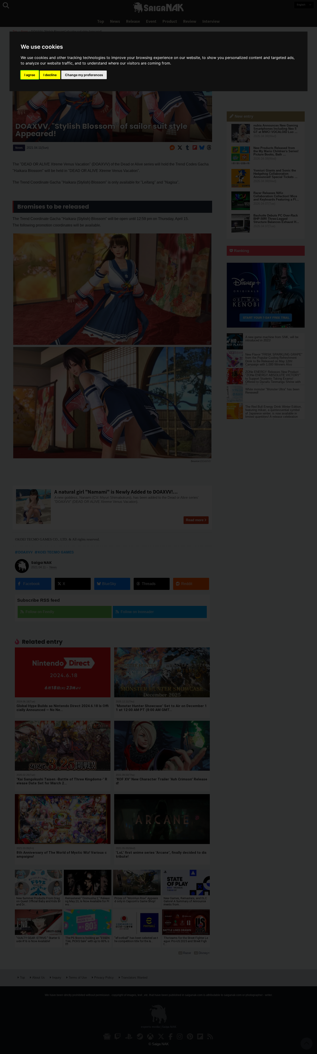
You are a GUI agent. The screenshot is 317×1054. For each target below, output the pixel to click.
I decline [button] (50, 75)
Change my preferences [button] (84, 75)
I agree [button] (29, 75)
